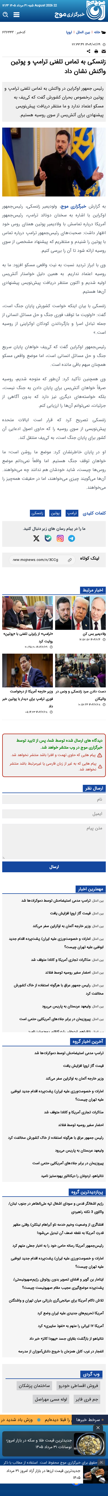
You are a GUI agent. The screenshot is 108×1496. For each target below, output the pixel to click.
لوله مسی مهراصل (51, 1399)
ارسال (54, 867)
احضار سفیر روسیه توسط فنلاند (81, 1125)
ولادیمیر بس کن (94, 634)
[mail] (104, 52)
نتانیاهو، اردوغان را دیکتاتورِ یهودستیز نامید (72, 1176)
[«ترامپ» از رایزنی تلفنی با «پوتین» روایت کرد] (27, 613)
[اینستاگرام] (60, 538)
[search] (5, 14)
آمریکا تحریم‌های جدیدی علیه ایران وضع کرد (70, 1313)
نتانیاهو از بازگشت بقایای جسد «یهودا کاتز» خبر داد (66, 1339)
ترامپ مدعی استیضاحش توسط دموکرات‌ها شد (69, 1053)
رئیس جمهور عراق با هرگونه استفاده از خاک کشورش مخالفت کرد (56, 1138)
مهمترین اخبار (90, 889)
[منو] (16, 15)
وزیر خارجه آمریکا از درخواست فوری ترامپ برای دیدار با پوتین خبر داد (27, 699)
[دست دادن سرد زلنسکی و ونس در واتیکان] (80, 670)
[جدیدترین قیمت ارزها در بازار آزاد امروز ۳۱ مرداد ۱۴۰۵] (95, 1475)
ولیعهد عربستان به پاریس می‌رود (79, 1150)
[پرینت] (96, 52)
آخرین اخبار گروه (88, 1041)
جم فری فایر (87, 1399)
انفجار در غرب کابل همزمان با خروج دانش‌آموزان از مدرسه (61, 1351)
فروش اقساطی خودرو (78, 1385)
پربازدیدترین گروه (87, 1192)
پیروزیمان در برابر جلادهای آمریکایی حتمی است (68, 1163)
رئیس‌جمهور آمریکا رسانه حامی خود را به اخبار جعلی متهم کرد (58, 1246)
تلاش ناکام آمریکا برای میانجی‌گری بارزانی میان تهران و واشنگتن (56, 1300)
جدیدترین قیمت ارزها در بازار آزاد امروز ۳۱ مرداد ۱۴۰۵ (43, 1474)
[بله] (48, 538)
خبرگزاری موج (73, 206)
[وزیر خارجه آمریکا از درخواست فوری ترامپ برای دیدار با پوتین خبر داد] (27, 670)
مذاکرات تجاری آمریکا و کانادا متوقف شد (74, 1112)
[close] (98, 1427)
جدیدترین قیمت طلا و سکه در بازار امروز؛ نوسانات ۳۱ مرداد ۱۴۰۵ (39, 1443)
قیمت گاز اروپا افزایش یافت (83, 1066)
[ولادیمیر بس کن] (80, 613)
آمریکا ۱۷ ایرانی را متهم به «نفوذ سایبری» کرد (71, 1326)
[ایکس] (36, 538)
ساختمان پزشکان (34, 1385)
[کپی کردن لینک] (42, 560)
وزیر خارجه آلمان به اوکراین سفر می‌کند (75, 1078)
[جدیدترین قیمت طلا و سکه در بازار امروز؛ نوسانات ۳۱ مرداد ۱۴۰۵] (89, 1444)
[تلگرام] (71, 538)
